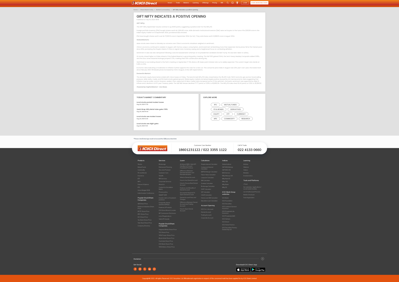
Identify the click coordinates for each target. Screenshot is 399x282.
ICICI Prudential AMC (228, 216)
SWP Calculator (206, 189)
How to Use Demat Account (189, 180)
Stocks (140, 164)
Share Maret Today (146, 9)
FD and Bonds (142, 173)
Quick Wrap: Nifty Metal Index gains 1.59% (152, 109)
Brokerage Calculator (208, 186)
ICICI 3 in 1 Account (207, 209)
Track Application (248, 197)
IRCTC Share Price (143, 211)
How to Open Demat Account (186, 210)
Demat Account (206, 212)
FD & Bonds (219, 109)
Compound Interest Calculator (207, 168)
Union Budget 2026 (144, 190)
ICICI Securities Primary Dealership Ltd (229, 228)
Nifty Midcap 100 (227, 176)
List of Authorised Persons (251, 192)
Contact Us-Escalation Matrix (166, 188)
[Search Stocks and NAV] (227, 2)
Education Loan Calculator (209, 201)
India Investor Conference (146, 193)
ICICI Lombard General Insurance (229, 207)
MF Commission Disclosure (167, 213)
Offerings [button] (205, 3)
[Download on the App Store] (243, 269)
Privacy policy (163, 192)
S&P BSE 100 (226, 170)
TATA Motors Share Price (167, 247)
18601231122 (189, 150)
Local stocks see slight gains (147, 124)
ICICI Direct (225, 222)
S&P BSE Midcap (227, 167)
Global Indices (226, 164)
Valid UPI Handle (164, 219)
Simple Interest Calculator (209, 164)
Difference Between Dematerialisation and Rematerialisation (187, 172)
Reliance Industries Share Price (146, 207)
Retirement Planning (165, 167)
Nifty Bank (225, 184)
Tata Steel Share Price (145, 223)
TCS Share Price (164, 232)
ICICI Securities (227, 204)
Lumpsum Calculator (207, 177)
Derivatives (235, 109)
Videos (245, 170)
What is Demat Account (187, 177)
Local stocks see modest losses (149, 116)
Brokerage (162, 164)
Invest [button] (170, 3)
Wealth (161, 176)
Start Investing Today (259, 3)
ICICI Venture (226, 219)
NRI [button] (222, 3)
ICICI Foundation (227, 201)
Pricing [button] (214, 3)
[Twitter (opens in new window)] (144, 269)
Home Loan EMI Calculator (209, 198)
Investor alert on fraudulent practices (167, 199)
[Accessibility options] (237, 2)
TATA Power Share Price (166, 235)
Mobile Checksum (249, 194)
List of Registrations (165, 216)
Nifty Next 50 (226, 178)
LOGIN (245, 3)
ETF (228, 114)
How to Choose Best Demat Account (189, 184)
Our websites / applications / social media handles (252, 188)
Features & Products (165, 207)
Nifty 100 (225, 181)
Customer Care (163, 173)
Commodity (229, 118)
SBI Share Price (143, 204)
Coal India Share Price (166, 241)
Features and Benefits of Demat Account (188, 189)
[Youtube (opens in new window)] (154, 269)
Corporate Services (165, 181)
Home (136, 9)
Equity (216, 114)
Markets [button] (186, 3)
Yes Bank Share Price (144, 220)
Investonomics (248, 176)
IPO (215, 104)
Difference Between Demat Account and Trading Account (188, 204)
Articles (245, 164)
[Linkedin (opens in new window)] (149, 269)
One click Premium (165, 170)
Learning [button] (196, 3)
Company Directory (144, 226)
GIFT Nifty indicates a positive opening (185, 9)
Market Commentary (163, 9)
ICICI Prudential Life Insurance (228, 212)
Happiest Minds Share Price (168, 229)
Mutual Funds (230, 104)
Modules (246, 173)
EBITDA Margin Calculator (209, 172)
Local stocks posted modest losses (150, 102)
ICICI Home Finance (228, 225)
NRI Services (163, 178)
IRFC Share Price (143, 214)
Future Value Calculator (208, 174)
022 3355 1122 (215, 150)
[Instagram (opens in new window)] (140, 269)
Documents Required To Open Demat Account (187, 193)
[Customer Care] (232, 2)
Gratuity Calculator (207, 183)
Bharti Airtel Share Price (166, 238)
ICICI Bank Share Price (166, 244)
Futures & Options (143, 184)
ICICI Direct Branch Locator (167, 210)
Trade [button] (178, 3)
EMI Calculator (205, 180)
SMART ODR (163, 195)
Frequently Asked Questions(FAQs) (164, 203)
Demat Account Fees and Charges (188, 198)
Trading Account (206, 215)
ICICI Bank (225, 198)
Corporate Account (207, 218)
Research (245, 118)
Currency (241, 114)
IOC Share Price (143, 217)
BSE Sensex (226, 173)
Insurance (141, 176)
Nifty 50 (224, 187)
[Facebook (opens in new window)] (135, 269)
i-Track (245, 184)
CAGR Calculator (206, 195)
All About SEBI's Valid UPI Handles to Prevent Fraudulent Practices (188, 166)
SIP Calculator (205, 192)
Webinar (246, 167)
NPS (215, 118)
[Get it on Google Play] (258, 269)
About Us (162, 184)
